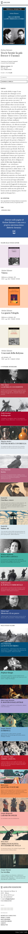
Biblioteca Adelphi (5, 66)
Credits (25, 932)
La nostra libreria (6, 921)
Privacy (3, 917)
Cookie (8, 917)
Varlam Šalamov (6, 50)
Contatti (3, 923)
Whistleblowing (5, 919)
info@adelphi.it (10, 899)
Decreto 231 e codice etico (8, 915)
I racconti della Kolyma (12, 353)
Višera (4, 273)
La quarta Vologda (10, 313)
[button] (21, 46)
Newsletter (4, 925)
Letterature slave (5, 210)
